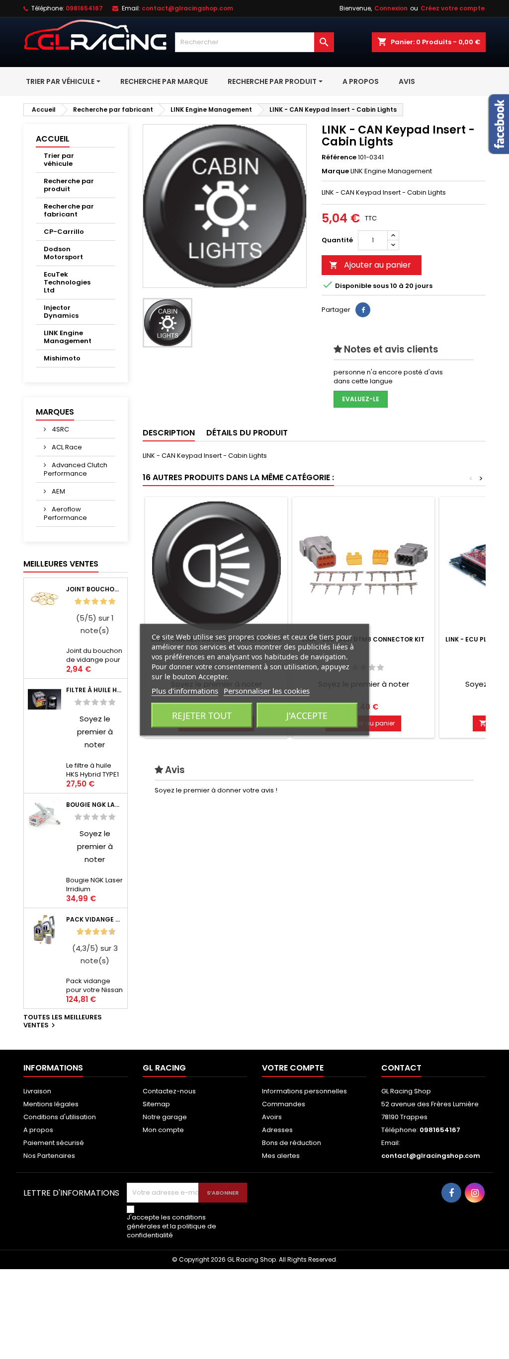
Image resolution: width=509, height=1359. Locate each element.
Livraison (37, 1091)
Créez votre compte (453, 8)
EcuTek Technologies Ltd (67, 282)
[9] (107, 932)
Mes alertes (281, 1155)
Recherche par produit (69, 185)
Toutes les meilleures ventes (62, 1022)
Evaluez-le (360, 399)
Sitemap (156, 1104)
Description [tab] (169, 432)
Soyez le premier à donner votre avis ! (216, 790)
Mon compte (163, 1130)
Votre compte (293, 1067)
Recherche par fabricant (69, 210)
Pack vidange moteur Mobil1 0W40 (94, 919)
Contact (401, 1067)
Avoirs (272, 1117)
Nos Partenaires (49, 1155)
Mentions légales (51, 1104)
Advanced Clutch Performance (75, 469)
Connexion (391, 8)
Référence (339, 157)
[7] (99, 932)
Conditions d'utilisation (59, 1117)
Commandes (283, 1104)
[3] (94, 601)
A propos (38, 1130)
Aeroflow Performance (65, 513)
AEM (57, 491)
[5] (111, 601)
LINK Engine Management (67, 337)
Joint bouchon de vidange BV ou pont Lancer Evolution (94, 589)
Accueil (53, 138)
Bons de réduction (291, 1142)
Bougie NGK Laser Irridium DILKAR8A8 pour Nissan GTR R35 (94, 804)
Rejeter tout (202, 715)
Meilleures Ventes (60, 564)
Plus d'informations (185, 690)
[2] (86, 601)
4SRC (59, 429)
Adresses (277, 1130)
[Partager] (362, 309)
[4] (103, 601)
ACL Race (66, 447)
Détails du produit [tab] (247, 432)
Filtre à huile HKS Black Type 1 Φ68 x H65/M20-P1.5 (94, 690)
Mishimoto (62, 358)
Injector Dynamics (61, 311)
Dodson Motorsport (63, 253)
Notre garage (165, 1117)
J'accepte (307, 715)
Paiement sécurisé (53, 1142)
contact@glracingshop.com (187, 8)
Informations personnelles (304, 1091)
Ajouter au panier (370, 265)
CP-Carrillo (64, 231)
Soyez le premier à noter (95, 732)
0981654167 (84, 8)
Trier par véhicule (59, 159)
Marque (335, 171)
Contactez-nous (169, 1091)
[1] (78, 601)
